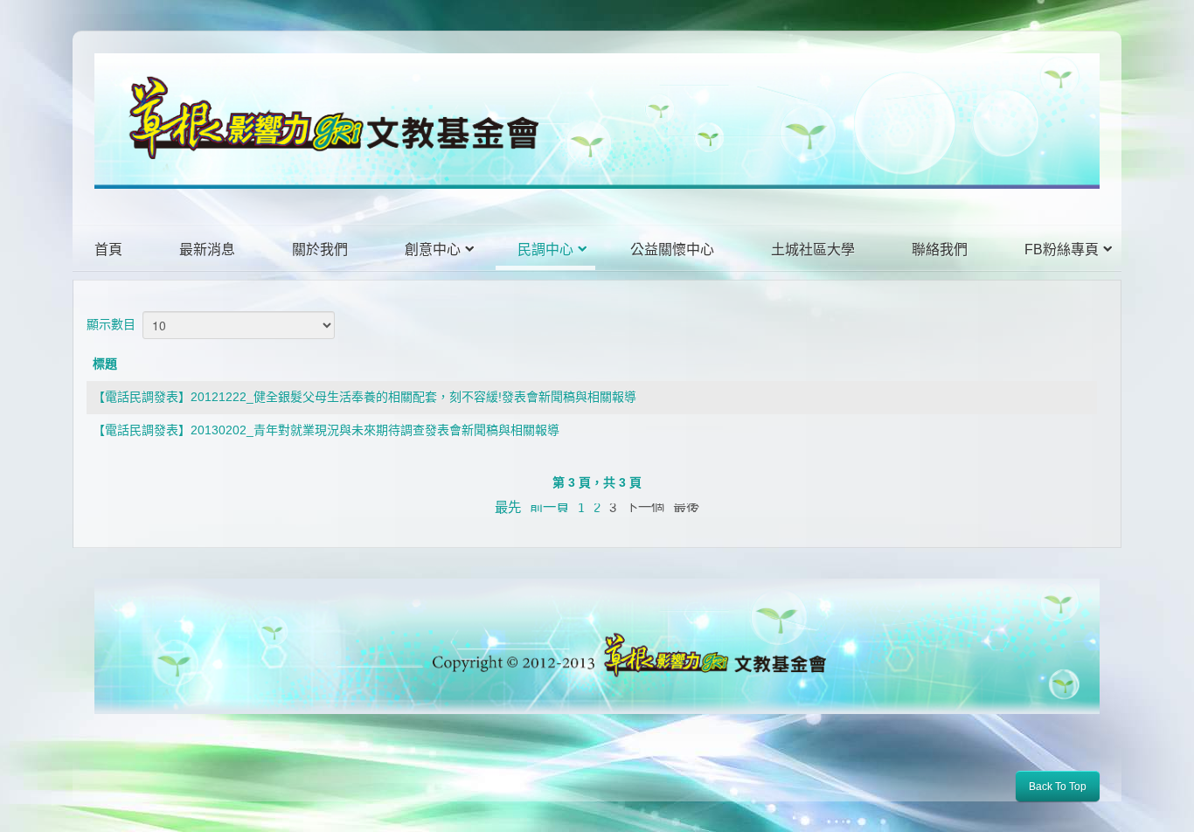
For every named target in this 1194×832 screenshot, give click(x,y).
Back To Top (1057, 786)
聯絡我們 (940, 249)
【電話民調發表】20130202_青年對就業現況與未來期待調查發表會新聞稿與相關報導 (326, 430)
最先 (508, 507)
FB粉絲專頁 (1061, 249)
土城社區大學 (813, 249)
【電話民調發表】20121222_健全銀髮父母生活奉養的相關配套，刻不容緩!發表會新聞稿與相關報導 (364, 397)
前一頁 (549, 507)
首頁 (108, 249)
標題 (105, 364)
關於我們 (320, 249)
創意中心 (433, 249)
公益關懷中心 (672, 249)
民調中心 (545, 249)
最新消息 (207, 249)
